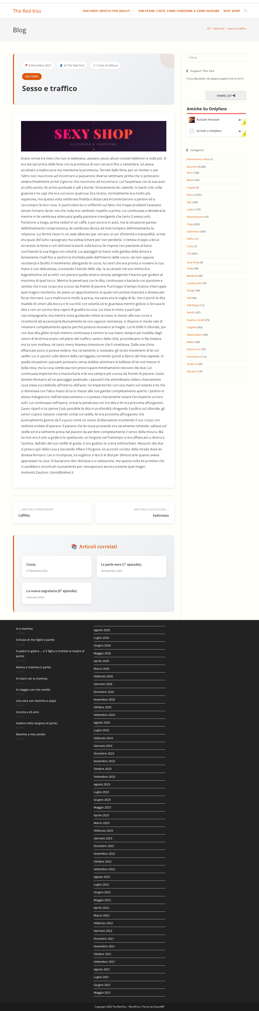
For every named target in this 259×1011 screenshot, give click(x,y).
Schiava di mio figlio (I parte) (35, 640)
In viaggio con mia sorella (33, 690)
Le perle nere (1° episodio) (121, 564)
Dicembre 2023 (104, 753)
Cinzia (30, 564)
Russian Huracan (208, 119)
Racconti (31, 76)
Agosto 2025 (102, 722)
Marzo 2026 (101, 668)
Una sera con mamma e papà (36, 701)
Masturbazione (196, 217)
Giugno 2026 (102, 645)
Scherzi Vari (194, 349)
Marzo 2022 (101, 915)
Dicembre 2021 (104, 939)
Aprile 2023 (101, 815)
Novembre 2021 (104, 946)
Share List (225, 96)
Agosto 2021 (102, 969)
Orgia (190, 224)
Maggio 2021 (102, 992)
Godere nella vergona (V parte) (36, 723)
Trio (189, 253)
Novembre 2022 (104, 853)
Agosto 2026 (102, 630)
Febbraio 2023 (103, 830)
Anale (190, 268)
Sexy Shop (193, 262)
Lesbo (190, 209)
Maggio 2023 (102, 807)
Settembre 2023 (104, 777)
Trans (190, 246)
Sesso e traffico (237, 28)
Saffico (191, 239)
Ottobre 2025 (102, 707)
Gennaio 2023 (103, 838)
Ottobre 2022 (102, 861)
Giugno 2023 (102, 800)
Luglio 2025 (101, 730)
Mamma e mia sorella (30, 734)
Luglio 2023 (101, 792)
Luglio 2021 (101, 977)
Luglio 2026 (101, 638)
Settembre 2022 (104, 869)
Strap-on (192, 364)
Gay (189, 202)
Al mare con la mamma (31, 678)
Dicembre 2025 (104, 692)
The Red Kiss (27, 10)
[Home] (208, 28)
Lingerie (191, 327)
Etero (190, 195)
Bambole (192, 275)
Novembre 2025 (104, 699)
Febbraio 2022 (103, 923)
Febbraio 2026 (103, 676)
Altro (190, 172)
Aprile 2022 (101, 908)
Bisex (190, 180)
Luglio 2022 (101, 884)
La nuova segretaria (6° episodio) (51, 591)
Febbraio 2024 (103, 738)
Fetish (190, 312)
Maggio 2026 (102, 653)
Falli (189, 298)
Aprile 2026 (101, 661)
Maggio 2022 (102, 900)
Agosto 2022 (102, 877)
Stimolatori (193, 356)
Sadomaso (193, 231)
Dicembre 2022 (104, 846)
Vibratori (192, 371)
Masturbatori (195, 334)
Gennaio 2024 (103, 746)
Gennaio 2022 (103, 931)
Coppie (191, 187)
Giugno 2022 (102, 892)
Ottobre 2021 (102, 954)
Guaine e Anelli (195, 320)
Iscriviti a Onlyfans (209, 131)
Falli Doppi (193, 305)
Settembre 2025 (104, 715)
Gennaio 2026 (103, 684)
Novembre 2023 (104, 761)
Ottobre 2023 (102, 769)
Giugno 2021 (102, 985)
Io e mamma (24, 629)
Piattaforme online (198, 159)
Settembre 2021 (104, 962)
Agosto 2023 (102, 784)
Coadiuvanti (194, 283)
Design (191, 290)
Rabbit (191, 342)
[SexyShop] (93, 136)
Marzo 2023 (101, 823)
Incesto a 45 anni (27, 712)
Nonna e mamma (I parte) (33, 667)
